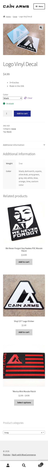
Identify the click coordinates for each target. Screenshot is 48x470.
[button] (41, 27)
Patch (9, 131)
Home (8, 16)
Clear (29, 98)
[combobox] (24, 432)
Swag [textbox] (23, 432)
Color (5, 94)
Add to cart (22, 113)
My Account (8, 465)
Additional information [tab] (13, 145)
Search (24, 465)
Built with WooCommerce (24, 454)
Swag (15, 16)
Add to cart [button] (24, 262)
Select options (24, 402)
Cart (37, 463)
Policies (6, 454)
